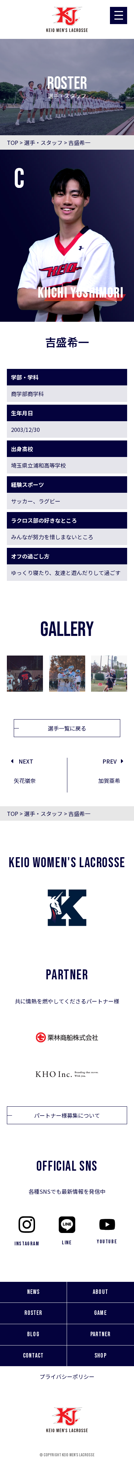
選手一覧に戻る (67, 728)
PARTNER (100, 1334)
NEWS (33, 1292)
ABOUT (100, 1292)
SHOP (100, 1355)
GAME (100, 1313)
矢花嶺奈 (25, 780)
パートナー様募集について (67, 1115)
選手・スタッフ (43, 142)
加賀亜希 (109, 780)
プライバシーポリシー (67, 1376)
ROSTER (33, 1313)
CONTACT (33, 1355)
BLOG (33, 1334)
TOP (12, 142)
